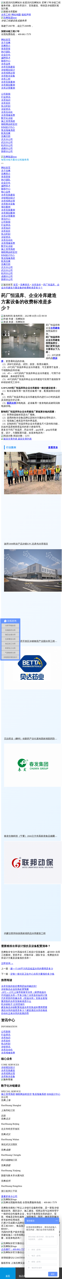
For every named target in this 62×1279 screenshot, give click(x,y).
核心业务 (5, 192)
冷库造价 (5, 103)
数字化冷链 (7, 118)
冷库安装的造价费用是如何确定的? (19, 986)
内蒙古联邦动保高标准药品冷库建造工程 (25, 933)
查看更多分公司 (9, 1196)
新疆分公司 (7, 151)
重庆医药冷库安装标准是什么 (16, 1001)
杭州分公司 (7, 145)
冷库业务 (5, 64)
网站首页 (5, 39)
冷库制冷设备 (8, 76)
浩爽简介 (5, 45)
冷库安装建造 (8, 67)
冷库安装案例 (8, 82)
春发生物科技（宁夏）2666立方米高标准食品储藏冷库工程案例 (31, 836)
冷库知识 (5, 100)
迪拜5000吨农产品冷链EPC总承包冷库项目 (26, 544)
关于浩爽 (5, 42)
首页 (15, 284)
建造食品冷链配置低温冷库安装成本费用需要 (24, 1007)
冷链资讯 (5, 109)
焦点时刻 (5, 106)
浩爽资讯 (24, 284)
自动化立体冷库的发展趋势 (15, 1013)
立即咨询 (7, 963)
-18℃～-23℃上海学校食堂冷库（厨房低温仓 (23, 992)
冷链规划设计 (8, 70)
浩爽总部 (5, 136)
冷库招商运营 (8, 73)
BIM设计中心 (8, 127)
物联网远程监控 (9, 124)
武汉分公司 (7, 142)
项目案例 (5, 207)
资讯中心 (5, 91)
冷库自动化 (7, 112)
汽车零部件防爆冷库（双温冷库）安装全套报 (24, 998)
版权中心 (5, 61)
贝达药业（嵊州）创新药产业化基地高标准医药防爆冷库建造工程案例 (31, 738)
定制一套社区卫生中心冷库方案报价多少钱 (32, 974)
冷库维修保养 (8, 115)
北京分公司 (7, 139)
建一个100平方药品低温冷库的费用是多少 (31, 968)
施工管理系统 (8, 121)
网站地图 (16, 14)
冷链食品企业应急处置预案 (15, 989)
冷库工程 (5, 14)
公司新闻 (5, 94)
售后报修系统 (8, 130)
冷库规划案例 (8, 85)
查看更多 (53, 447)
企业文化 (5, 54)
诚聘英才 (5, 58)
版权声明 (26, 14)
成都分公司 (7, 148)
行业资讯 (5, 97)
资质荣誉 (5, 48)
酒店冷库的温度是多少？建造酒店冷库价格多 (24, 1010)
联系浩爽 (5, 133)
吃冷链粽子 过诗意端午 (13, 1004)
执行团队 (5, 51)
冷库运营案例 (8, 88)
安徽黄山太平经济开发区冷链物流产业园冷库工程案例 (31, 641)
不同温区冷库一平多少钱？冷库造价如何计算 (24, 995)
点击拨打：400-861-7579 (13, 1249)
